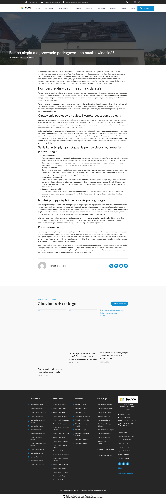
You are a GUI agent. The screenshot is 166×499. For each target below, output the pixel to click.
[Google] (123, 463)
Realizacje (113, 8)
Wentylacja (88, 8)
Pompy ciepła (63, 8)
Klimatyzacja (101, 8)
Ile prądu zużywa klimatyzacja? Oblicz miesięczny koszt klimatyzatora (114, 355)
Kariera (133, 8)
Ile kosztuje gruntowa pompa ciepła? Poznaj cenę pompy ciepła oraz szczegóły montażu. (83, 356)
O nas (38, 8)
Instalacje (78, 8)
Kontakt (123, 8)
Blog (120, 468)
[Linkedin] (127, 463)
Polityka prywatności (125, 473)
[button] (111, 266)
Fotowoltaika (49, 8)
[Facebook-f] (119, 463)
